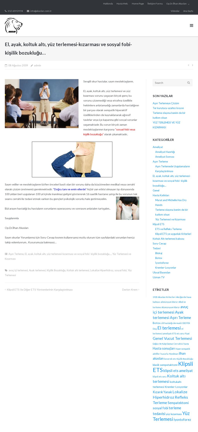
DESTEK (186, 323)
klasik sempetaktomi (165, 364)
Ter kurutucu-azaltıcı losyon (168, 108)
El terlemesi (169, 328)
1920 (155, 297)
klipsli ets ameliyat (178, 371)
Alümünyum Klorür (170, 307)
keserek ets (170, 359)
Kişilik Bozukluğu (56, 270)
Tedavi (156, 248)
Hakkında (108, 3)
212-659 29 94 (15, 10)
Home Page (138, 3)
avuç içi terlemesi (18, 270)
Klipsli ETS (158, 224)
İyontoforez (162, 262)
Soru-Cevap (159, 243)
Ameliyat (158, 147)
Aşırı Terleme (16, 253)
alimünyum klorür (169, 302)
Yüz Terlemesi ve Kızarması (170, 219)
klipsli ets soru (159, 376)
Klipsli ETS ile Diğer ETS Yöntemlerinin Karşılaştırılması (40, 289)
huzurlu (164, 354)
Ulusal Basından (161, 272)
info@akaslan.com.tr (41, 10)
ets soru (180, 333)
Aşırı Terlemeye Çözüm (166, 103)
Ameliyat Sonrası (164, 156)
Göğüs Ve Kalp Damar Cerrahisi (168, 343)
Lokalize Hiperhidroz (101, 270)
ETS (174, 333)
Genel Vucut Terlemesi (172, 338)
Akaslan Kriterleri (167, 297)
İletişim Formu (155, 3)
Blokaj (158, 253)
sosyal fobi (120, 270)
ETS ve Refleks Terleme (168, 229)
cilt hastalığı (167, 323)
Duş (155, 328)
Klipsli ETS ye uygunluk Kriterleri (173, 233)
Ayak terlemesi (37, 270)
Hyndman (173, 354)
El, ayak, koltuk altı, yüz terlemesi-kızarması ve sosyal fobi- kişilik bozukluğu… (172, 180)
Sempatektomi (178, 403)
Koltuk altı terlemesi (78, 270)
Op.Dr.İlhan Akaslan (176, 3)
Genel (156, 190)
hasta (186, 343)
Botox (158, 258)
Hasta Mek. (122, 3)
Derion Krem (129, 289)
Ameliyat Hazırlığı (165, 151)
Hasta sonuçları (164, 348)
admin (37, 65)
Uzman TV (159, 277)
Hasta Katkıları (161, 195)
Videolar (175, 10)
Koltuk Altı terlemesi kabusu (168, 238)
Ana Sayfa (188, 10)
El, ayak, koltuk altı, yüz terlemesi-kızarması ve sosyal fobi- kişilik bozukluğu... (68, 253)
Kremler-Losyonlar (165, 267)
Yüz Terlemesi (171, 416)
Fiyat (187, 333)
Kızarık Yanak (162, 392)
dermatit (177, 323)
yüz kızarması (174, 414)
